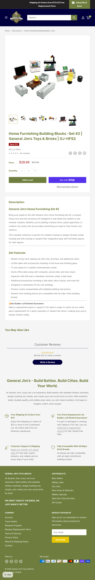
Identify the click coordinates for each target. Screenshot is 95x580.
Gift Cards (57, 502)
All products (17, 31)
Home (7, 31)
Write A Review (47, 362)
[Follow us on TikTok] (21, 561)
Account (9, 517)
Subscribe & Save (81, 4)
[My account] (83, 17)
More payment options (67, 186)
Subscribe (60, 539)
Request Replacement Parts (18, 529)
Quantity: (13, 170)
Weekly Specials (59, 494)
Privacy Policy (11, 537)
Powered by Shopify (13, 572)
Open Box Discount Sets (63, 498)
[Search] (74, 17)
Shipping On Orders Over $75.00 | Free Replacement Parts (47, 4)
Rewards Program (13, 525)
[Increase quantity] (35, 170)
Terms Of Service (13, 533)
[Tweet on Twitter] (80, 153)
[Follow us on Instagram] (11, 561)
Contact (8, 545)
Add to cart (27, 180)
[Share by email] (84, 153)
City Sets (56, 486)
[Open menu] (6, 17)
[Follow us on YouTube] (16, 561)
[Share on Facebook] (70, 153)
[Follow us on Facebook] (6, 561)
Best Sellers (57, 478)
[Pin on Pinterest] (75, 153)
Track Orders (11, 521)
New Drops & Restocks (62, 490)
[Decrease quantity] (21, 170)
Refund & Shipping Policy (16, 541)
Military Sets (57, 482)
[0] (88, 17)
